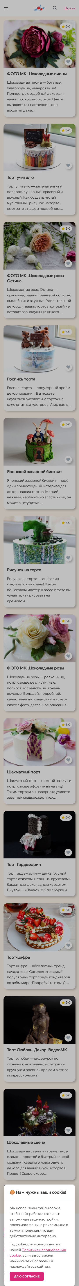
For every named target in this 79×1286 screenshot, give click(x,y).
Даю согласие (27, 1276)
